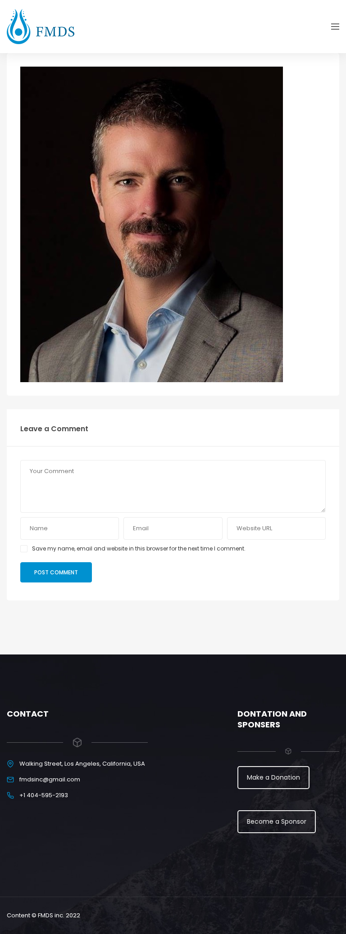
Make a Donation (273, 777)
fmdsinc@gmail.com (49, 779)
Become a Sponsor (276, 821)
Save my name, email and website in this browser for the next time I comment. (139, 548)
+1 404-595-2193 (43, 795)
